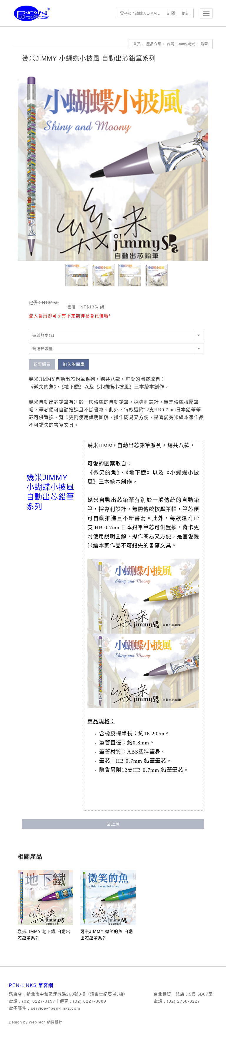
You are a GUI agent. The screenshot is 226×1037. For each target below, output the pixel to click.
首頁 (137, 44)
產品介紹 (154, 44)
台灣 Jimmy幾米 (181, 44)
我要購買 (42, 364)
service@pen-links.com (55, 1008)
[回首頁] (32, 13)
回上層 (113, 823)
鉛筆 (204, 44)
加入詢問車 (74, 364)
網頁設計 (54, 1022)
